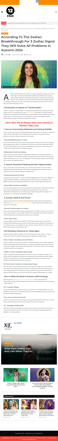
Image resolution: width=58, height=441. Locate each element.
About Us (22, 435)
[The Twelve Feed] (10, 11)
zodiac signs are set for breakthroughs (23, 279)
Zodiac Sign (8, 28)
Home (3, 28)
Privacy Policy (35, 435)
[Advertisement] (29, 9)
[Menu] (2, 12)
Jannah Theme (5, 437)
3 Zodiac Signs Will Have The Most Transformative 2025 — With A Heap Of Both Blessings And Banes (46, 413)
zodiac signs (30, 112)
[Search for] (56, 12)
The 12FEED (17, 323)
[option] (29, 349)
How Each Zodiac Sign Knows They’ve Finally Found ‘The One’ (17, 350)
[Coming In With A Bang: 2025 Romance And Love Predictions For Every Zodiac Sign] (29, 404)
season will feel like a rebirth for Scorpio (20, 202)
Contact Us (28, 435)
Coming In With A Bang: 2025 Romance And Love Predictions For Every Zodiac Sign (28, 413)
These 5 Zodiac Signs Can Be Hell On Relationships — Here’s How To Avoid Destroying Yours (11, 413)
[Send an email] (9, 54)
